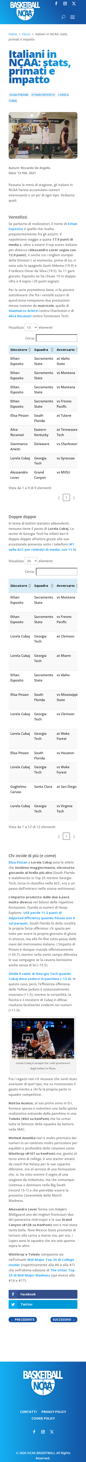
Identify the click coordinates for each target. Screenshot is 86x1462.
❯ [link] (74, 497)
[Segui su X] (73, 3)
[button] (29, 349)
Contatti (28, 1412)
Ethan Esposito (43, 95)
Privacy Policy (53, 1412)
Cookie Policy (43, 1418)
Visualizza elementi (31, 327)
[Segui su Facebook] (56, 3)
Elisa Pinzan (19, 95)
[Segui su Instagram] (65, 3)
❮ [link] (59, 497)
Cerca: (30, 338)
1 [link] (66, 497)
